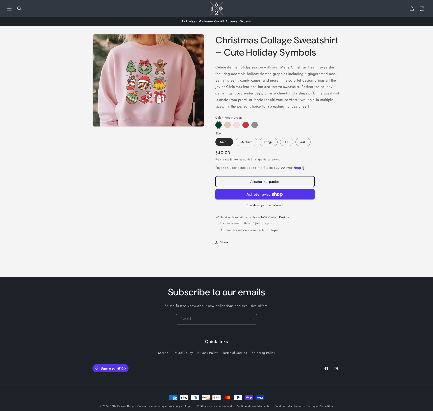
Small (224, 142)
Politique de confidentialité (253, 406)
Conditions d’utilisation (288, 406)
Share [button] (224, 242)
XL (286, 142)
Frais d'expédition (227, 159)
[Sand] (227, 125)
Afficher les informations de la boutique (249, 230)
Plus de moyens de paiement (265, 205)
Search (163, 352)
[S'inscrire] (252, 319)
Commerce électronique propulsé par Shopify (165, 406)
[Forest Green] (218, 125)
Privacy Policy (207, 352)
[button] (9, 9)
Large (268, 142)
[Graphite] (254, 125)
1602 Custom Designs (123, 406)
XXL (303, 142)
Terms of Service (235, 352)
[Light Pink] (236, 125)
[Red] (245, 125)
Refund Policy (183, 352)
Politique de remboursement (214, 406)
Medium (246, 142)
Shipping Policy (263, 352)
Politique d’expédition (320, 406)
